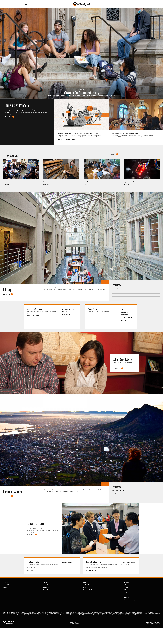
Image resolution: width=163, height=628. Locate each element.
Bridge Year (115, 494)
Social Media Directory (130, 600)
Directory (5, 587)
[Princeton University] (9, 622)
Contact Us (5, 582)
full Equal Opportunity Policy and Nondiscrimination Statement (128, 614)
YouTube (127, 595)
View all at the (33, 315)
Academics (32, 4)
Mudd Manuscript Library (118, 292)
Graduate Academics (126, 317)
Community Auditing (67, 562)
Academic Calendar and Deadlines (68, 310)
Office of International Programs (120, 490)
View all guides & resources (94, 314)
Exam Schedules (66, 314)
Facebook (127, 582)
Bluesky (127, 597)
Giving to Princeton (47, 589)
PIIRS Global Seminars (117, 497)
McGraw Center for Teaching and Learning (126, 321)
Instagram (127, 587)
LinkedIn (127, 592)
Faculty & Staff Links (87, 589)
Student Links (86, 587)
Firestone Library (116, 289)
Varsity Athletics (46, 587)
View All (112, 154)
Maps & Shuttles (46, 584)
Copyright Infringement (150, 623)
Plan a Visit (45, 582)
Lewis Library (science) (117, 295)
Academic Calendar (87, 584)
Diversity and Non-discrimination (8, 610)
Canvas (122, 309)
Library (84, 582)
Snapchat (127, 589)
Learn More (8, 116)
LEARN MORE (116, 368)
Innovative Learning (91, 570)
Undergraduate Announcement (124, 313)
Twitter (126, 584)
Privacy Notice (158, 623)
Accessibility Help (6, 584)
